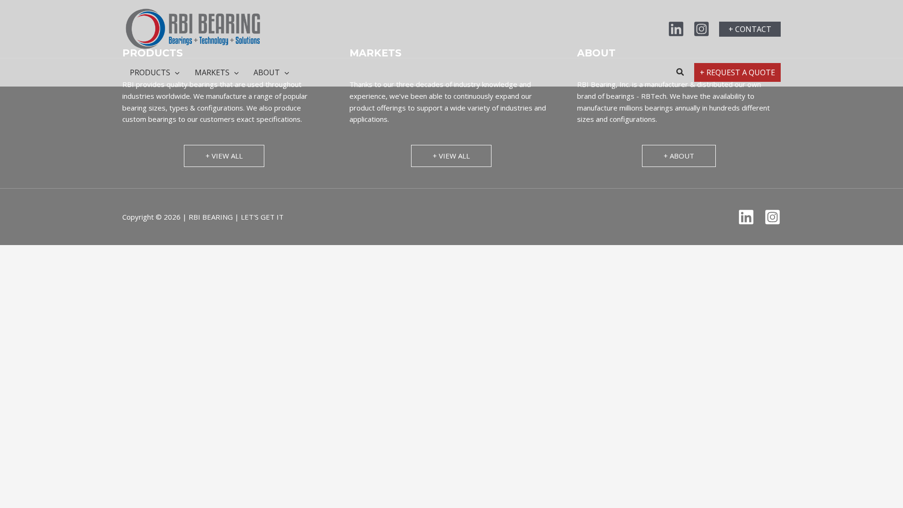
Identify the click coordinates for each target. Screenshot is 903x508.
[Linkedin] (676, 29)
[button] (750, 29)
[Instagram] (701, 29)
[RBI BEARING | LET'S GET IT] (192, 28)
